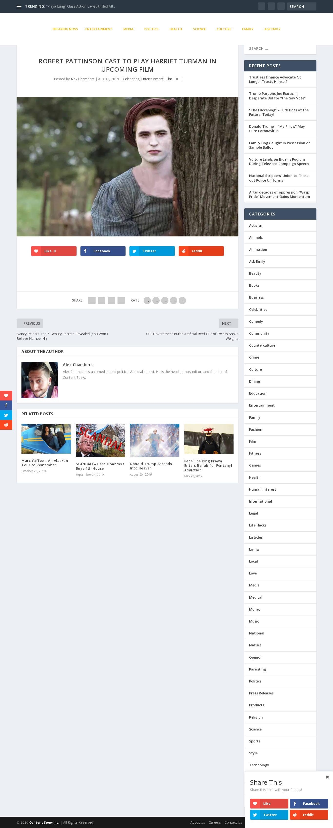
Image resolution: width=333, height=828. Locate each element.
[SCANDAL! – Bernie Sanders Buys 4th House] (100, 440)
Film (169, 79)
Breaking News (65, 29)
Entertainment (98, 29)
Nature (255, 645)
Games (255, 465)
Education (257, 393)
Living (254, 549)
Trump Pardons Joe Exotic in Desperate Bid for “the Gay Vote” (277, 95)
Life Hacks (257, 525)
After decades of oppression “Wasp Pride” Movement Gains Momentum (279, 194)
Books (254, 285)
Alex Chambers (82, 79)
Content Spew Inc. (44, 822)
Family (248, 29)
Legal (253, 513)
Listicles (256, 537)
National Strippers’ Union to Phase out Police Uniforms (278, 177)
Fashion (255, 429)
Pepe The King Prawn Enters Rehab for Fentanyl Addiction (208, 465)
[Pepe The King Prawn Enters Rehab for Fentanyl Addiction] (209, 439)
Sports (254, 741)
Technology (259, 765)
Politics (151, 29)
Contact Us (233, 822)
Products (256, 705)
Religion (256, 717)
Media (128, 29)
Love (253, 573)
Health (175, 29)
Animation (258, 249)
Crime (254, 357)
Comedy (256, 321)
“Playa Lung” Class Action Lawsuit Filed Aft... (81, 6)
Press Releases (261, 693)
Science (199, 29)
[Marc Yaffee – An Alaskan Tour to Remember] (46, 439)
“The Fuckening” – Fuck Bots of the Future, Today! (279, 112)
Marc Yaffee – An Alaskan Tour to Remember (44, 462)
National (256, 633)
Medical (255, 597)
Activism (256, 225)
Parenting (257, 669)
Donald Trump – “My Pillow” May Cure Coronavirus (277, 128)
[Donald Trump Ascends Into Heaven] (154, 440)
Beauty (255, 273)
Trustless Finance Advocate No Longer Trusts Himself (275, 79)
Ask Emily (272, 29)
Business (256, 297)
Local (253, 561)
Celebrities (131, 79)
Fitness (255, 453)
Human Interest (262, 489)
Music (254, 621)
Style (253, 753)
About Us (197, 822)
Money (255, 609)
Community (259, 333)
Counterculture (262, 345)
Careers (215, 822)
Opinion (256, 657)
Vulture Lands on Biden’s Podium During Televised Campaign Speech (279, 161)
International (260, 501)
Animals (256, 237)
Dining (254, 381)
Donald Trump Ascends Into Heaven (151, 465)
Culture (224, 29)
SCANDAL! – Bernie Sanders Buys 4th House (100, 466)
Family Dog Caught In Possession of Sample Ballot (279, 145)
